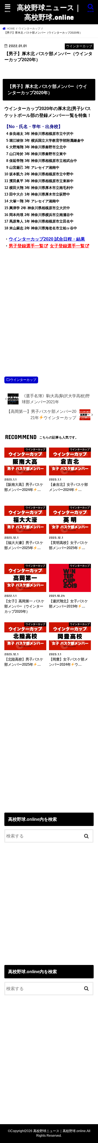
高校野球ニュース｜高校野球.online (49, 12)
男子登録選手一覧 (26, 246)
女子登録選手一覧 (67, 246)
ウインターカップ (23, 380)
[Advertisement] (49, 307)
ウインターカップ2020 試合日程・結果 (47, 239)
